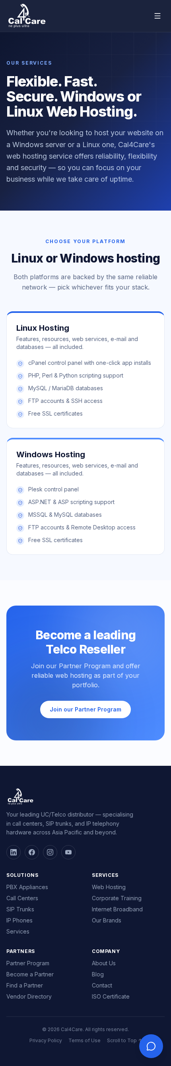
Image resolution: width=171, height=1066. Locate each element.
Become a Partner (30, 974)
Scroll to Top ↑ (124, 1040)
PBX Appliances (27, 887)
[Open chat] (151, 1046)
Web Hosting (109, 887)
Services (17, 931)
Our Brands (106, 920)
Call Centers (22, 898)
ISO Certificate (111, 996)
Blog (98, 974)
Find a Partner (24, 985)
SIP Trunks (20, 909)
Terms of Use (84, 1040)
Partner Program (27, 963)
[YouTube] (68, 852)
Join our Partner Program (85, 709)
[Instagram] (50, 852)
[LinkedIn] (13, 852)
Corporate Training (117, 898)
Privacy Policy (45, 1040)
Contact (102, 985)
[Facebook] (32, 852)
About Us (104, 963)
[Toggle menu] (157, 16)
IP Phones (19, 920)
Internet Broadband (117, 909)
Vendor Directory (29, 996)
